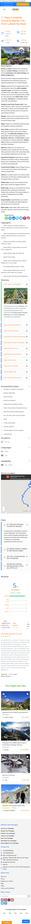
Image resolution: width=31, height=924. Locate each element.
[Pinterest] (24, 218)
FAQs (3, 520)
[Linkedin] (13, 218)
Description (6, 66)
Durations (5, 438)
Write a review (5, 676)
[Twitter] (21, 218)
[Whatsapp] (6, 218)
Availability (6, 461)
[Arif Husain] (26, 710)
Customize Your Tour (23, 4)
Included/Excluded (10, 386)
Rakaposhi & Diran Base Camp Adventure (15, 712)
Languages (6, 447)
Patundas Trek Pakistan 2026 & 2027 (13, 805)
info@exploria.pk (8, 5)
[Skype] (17, 218)
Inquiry (26, 921)
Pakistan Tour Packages (9, 825)
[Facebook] (10, 218)
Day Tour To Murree (8, 775)
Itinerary (5, 280)
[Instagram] (28, 218)
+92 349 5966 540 (8, 3)
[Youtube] (12, 900)
